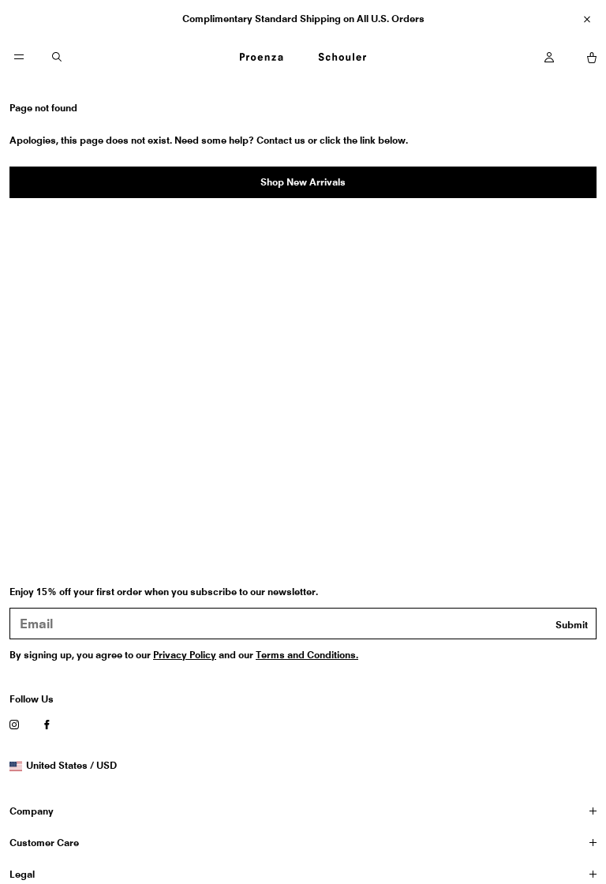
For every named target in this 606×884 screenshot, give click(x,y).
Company (31, 811)
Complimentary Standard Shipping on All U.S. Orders (303, 18)
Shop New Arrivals (303, 182)
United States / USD (71, 765)
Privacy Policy (184, 655)
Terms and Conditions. (307, 655)
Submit (572, 625)
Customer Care (44, 842)
